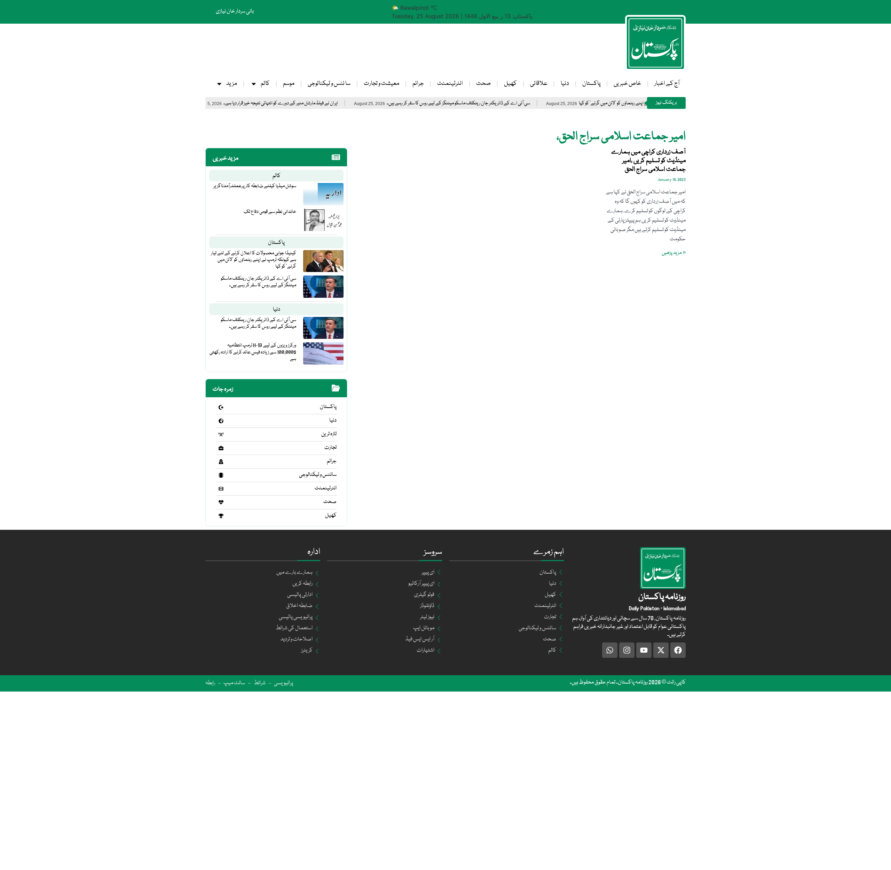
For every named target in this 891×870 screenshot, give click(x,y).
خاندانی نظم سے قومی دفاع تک (270, 212)
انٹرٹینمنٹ (450, 83)
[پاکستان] (221, 407)
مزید (231, 83)
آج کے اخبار (666, 83)
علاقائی (538, 83)
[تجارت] (221, 448)
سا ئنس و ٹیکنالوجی (329, 83)
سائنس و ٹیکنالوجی (318, 475)
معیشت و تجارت (381, 83)
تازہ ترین (329, 434)
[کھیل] (221, 516)
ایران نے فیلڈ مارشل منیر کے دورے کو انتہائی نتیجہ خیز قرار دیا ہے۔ (310, 103)
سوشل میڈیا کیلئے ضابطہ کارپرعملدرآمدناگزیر (254, 186)
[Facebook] (678, 650)
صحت (483, 83)
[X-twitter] (661, 650)
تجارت (330, 448)
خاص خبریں (627, 83)
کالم (265, 83)
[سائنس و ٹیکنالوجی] (221, 475)
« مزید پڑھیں (674, 253)
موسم (288, 83)
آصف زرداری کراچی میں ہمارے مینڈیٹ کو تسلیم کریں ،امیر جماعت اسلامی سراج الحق (648, 160)
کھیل (510, 83)
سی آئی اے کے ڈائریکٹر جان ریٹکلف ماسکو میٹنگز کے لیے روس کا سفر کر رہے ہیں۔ (488, 103)
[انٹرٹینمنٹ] (221, 489)
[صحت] (221, 502)
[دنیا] (221, 421)
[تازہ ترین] (221, 434)
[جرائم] (221, 461)
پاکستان (591, 83)
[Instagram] (626, 650)
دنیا (565, 83)
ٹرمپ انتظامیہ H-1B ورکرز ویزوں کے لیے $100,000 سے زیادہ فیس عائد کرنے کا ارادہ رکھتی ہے (253, 352)
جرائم (418, 83)
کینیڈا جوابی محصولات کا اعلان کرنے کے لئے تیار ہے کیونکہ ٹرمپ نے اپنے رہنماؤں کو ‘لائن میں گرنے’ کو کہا (253, 259)
